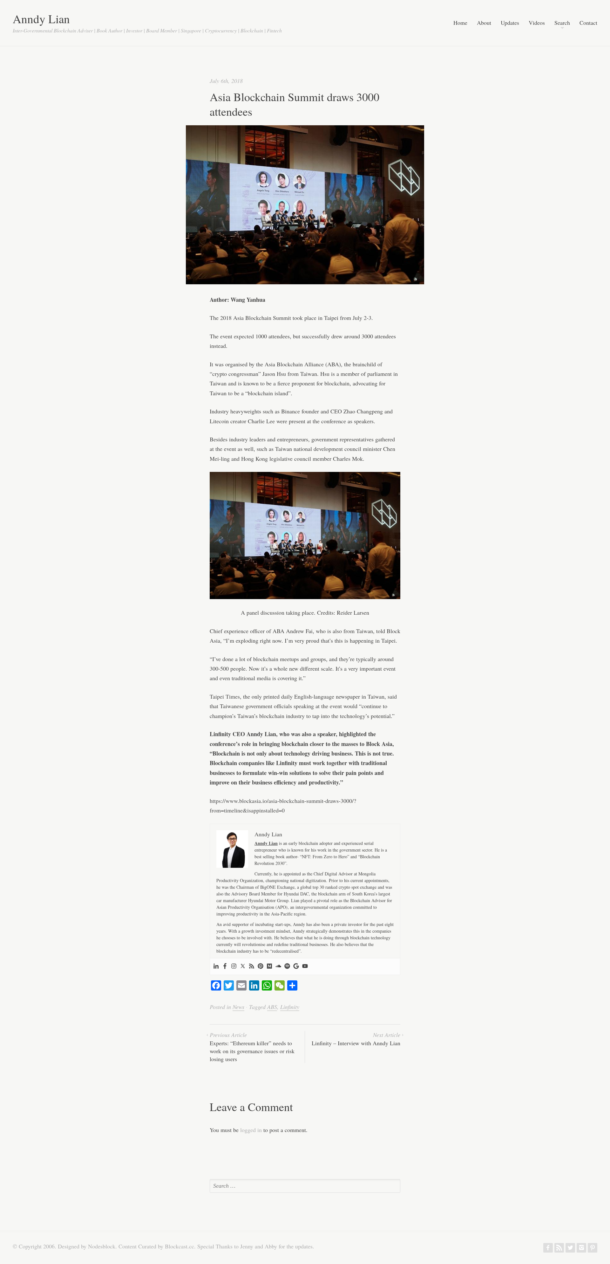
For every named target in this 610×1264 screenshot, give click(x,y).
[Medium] (269, 966)
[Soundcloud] (278, 966)
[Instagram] (234, 966)
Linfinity (289, 1007)
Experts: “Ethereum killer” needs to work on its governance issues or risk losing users (252, 1047)
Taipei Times (225, 696)
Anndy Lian (41, 18)
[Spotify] (287, 966)
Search (562, 23)
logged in (251, 1130)
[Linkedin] (216, 966)
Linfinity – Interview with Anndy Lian (356, 1038)
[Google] (296, 966)
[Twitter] (243, 966)
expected (244, 336)
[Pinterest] (260, 966)
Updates (510, 23)
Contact (588, 23)
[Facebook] (225, 966)
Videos (537, 23)
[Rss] (251, 966)
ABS (272, 1007)
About (484, 23)
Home (460, 23)
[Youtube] (305, 966)
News (238, 1007)
